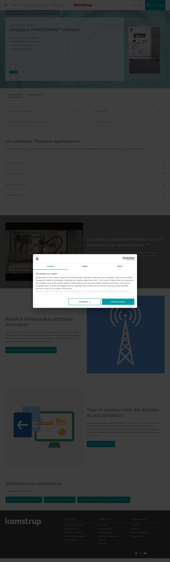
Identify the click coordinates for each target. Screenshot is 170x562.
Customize (83, 302)
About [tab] (119, 266)
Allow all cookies (118, 302)
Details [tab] (85, 266)
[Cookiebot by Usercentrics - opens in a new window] (124, 258)
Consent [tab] (50, 266)
